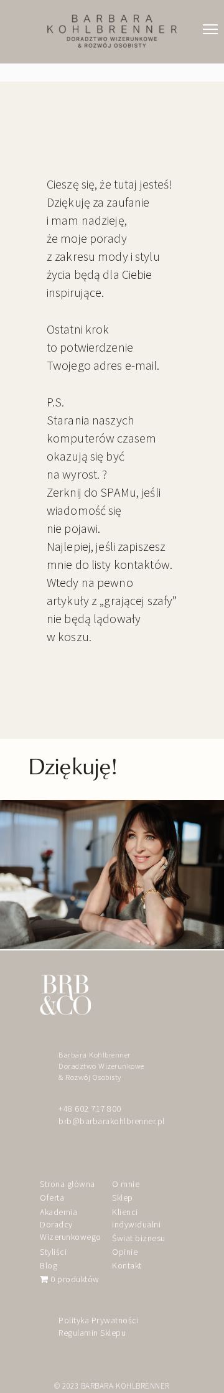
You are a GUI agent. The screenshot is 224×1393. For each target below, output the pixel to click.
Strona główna (67, 1183)
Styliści (53, 1251)
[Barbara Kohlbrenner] (112, 31)
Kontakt (127, 1265)
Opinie (125, 1251)
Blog (48, 1265)
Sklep (122, 1197)
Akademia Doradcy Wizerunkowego (70, 1224)
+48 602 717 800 (89, 1108)
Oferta (52, 1197)
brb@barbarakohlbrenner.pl (111, 1121)
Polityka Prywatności (98, 1320)
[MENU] (210, 16)
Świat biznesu (139, 1238)
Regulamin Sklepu (92, 1332)
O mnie (125, 1183)
